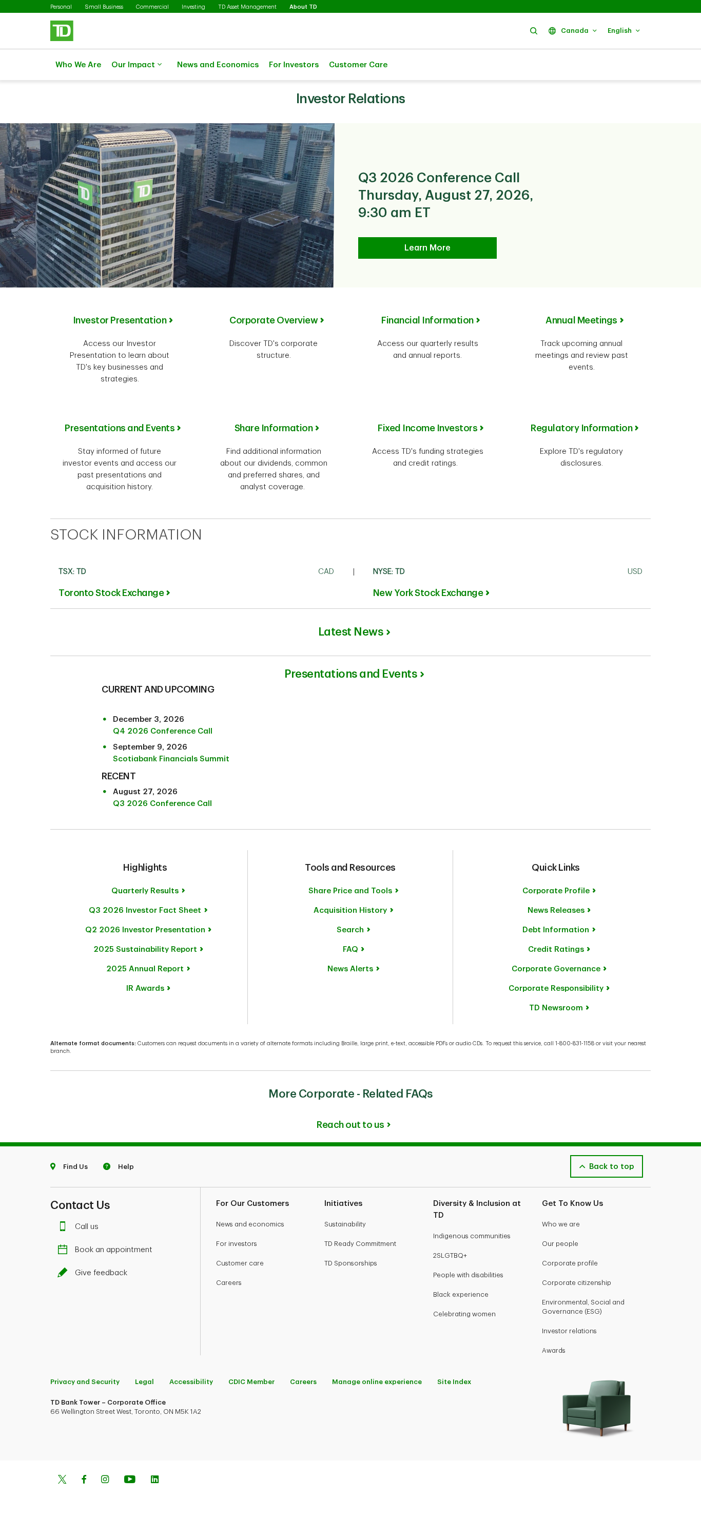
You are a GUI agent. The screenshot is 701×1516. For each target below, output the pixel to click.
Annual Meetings (581, 320)
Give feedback (101, 1273)
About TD (303, 7)
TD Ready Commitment (360, 1243)
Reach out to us (350, 1124)
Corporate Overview (273, 320)
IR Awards (145, 988)
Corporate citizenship (576, 1282)
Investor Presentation (120, 320)
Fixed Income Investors (427, 428)
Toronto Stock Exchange (111, 593)
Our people (560, 1243)
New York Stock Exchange (428, 593)
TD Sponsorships (350, 1263)
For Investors (294, 65)
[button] (533, 30)
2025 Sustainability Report (145, 949)
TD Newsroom (556, 1008)
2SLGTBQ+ (450, 1255)
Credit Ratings (556, 949)
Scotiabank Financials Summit (171, 759)
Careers (229, 1282)
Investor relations (569, 1331)
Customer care (240, 1263)
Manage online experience (377, 1381)
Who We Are (78, 65)
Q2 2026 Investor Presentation (145, 930)
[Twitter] (62, 1480)
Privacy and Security (85, 1381)
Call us (87, 1227)
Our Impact (133, 65)
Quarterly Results (145, 891)
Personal (61, 7)
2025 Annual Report (145, 969)
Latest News (350, 632)
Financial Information (427, 320)
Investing (193, 7)
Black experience (461, 1294)
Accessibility (191, 1381)
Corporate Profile (556, 891)
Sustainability (345, 1224)
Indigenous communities (472, 1236)
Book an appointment (113, 1250)
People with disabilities (468, 1275)
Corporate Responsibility (556, 988)
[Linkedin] (155, 1480)
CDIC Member (251, 1381)
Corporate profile (570, 1263)
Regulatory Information (581, 428)
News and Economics (218, 65)
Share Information (274, 428)
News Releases (556, 910)
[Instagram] (105, 1480)
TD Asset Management (247, 7)
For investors (236, 1243)
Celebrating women (464, 1314)
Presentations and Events (119, 428)
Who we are (561, 1224)
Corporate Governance (556, 969)
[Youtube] (129, 1480)
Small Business (104, 7)
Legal (144, 1381)
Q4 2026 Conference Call (162, 731)
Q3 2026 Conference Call (162, 804)
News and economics (250, 1224)
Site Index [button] (454, 1381)
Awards (554, 1350)
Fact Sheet (145, 910)
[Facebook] (84, 1480)
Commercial (152, 7)
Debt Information (555, 930)
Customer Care (358, 65)
